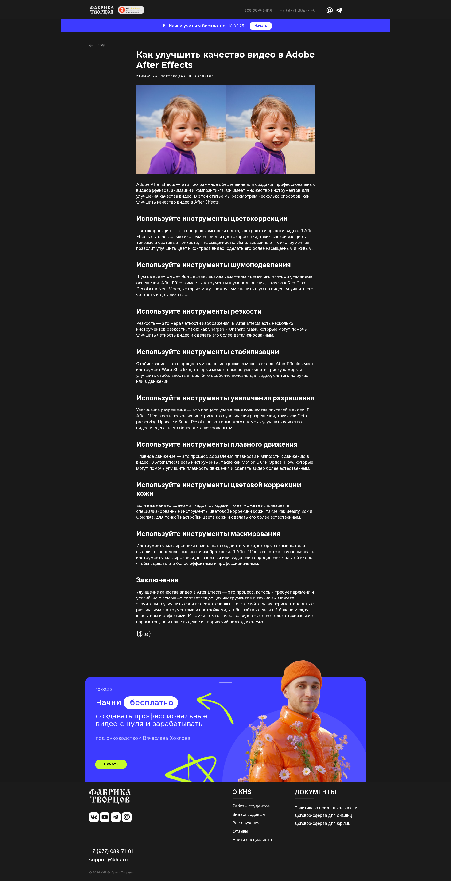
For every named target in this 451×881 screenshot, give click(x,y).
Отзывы (240, 831)
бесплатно (152, 703)
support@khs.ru (108, 860)
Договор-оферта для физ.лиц (323, 815)
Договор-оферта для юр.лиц (322, 823)
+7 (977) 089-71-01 (298, 10)
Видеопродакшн (249, 814)
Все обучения (246, 823)
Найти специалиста (252, 839)
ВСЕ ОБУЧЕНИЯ (258, 10)
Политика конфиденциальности (326, 808)
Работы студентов (251, 806)
